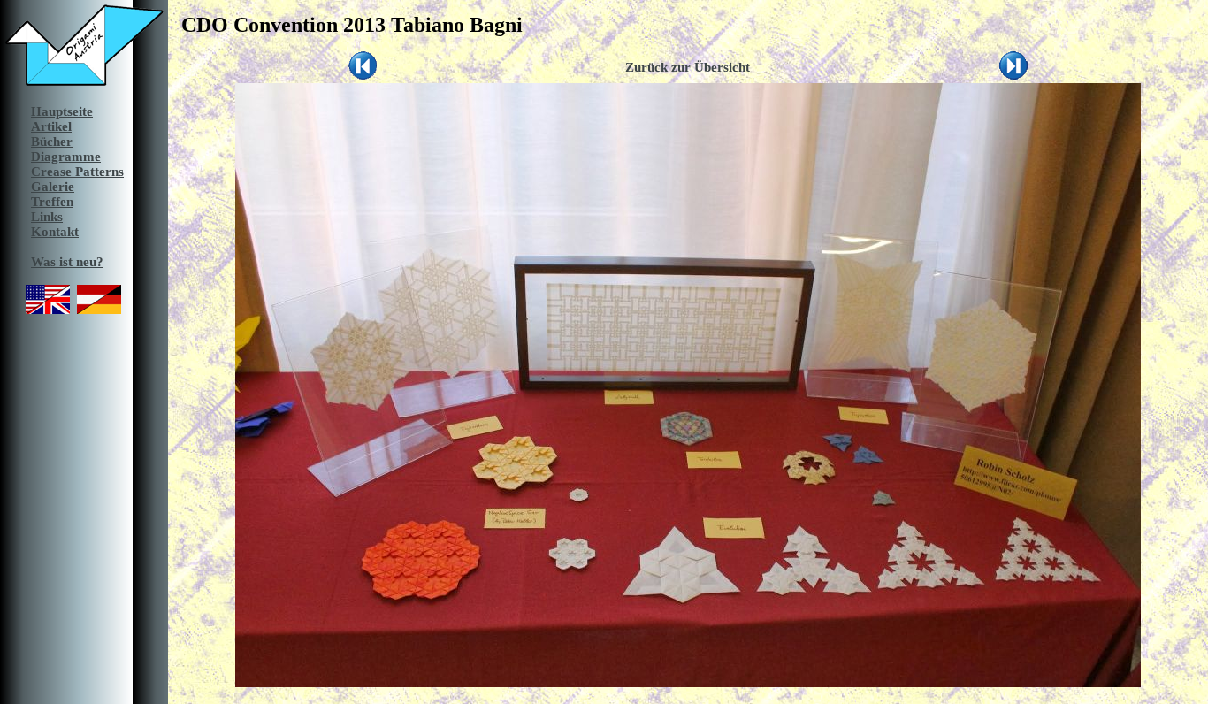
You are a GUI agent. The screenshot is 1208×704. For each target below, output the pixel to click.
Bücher (52, 141)
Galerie (52, 187)
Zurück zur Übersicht (687, 67)
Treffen (52, 202)
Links (47, 217)
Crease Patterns (77, 172)
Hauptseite (62, 111)
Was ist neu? (67, 262)
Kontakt (55, 232)
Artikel (51, 126)
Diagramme (66, 156)
